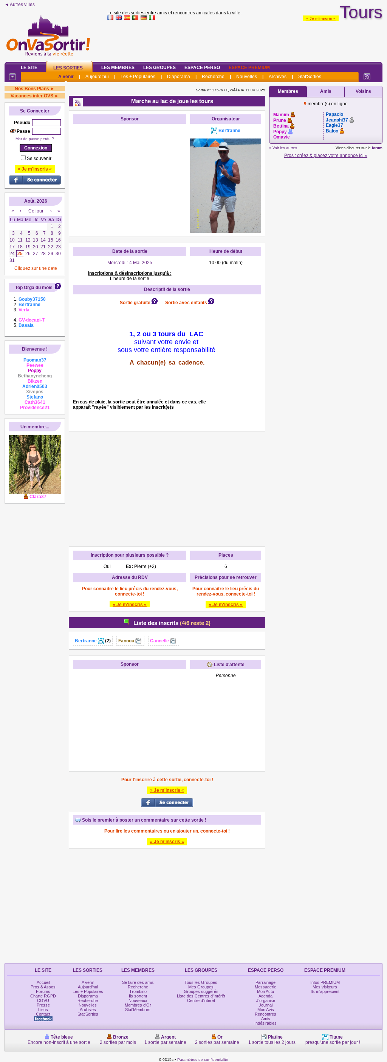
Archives (277, 76)
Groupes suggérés (201, 991)
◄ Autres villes (20, 4)
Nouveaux (137, 1000)
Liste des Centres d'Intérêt (201, 996)
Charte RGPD (43, 996)
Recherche (213, 76)
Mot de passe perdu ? (34, 139)
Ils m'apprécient (325, 991)
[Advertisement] (244, 39)
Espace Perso (202, 67)
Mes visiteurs (325, 987)
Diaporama (178, 76)
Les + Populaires (138, 76)
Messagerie (265, 987)
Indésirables (265, 1023)
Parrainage (265, 982)
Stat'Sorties (309, 76)
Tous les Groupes (200, 982)
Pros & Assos (43, 987)
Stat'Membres (137, 1009)
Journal (265, 1005)
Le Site (29, 67)
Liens (43, 1009)
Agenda (265, 996)
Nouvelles (246, 76)
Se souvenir (39, 158)
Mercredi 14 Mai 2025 (129, 262)
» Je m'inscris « (321, 18)
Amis (325, 91)
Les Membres (118, 67)
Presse (43, 1005)
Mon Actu (265, 991)
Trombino (138, 991)
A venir (66, 76)
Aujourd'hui (97, 76)
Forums (43, 991)
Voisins (363, 91)
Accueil (43, 982)
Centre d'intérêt (201, 1000)
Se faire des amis (138, 982)
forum (377, 148)
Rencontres (265, 1014)
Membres (288, 91)
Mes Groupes (201, 987)
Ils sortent (138, 996)
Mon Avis (265, 1009)
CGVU (43, 1000)
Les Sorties (68, 68)
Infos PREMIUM (325, 982)
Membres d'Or (138, 1005)
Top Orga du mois (34, 287)
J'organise (265, 1000)
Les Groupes (159, 67)
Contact (43, 1014)
